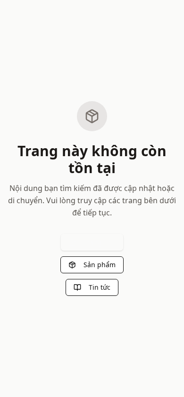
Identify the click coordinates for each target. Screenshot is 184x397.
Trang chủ (100, 242)
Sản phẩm (100, 264)
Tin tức (99, 287)
